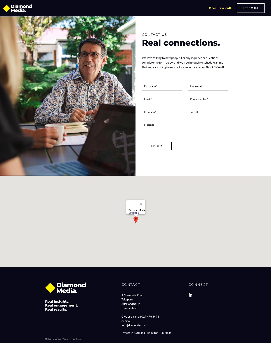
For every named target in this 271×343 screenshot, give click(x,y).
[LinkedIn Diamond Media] (190, 295)
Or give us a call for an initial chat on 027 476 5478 (192, 67)
